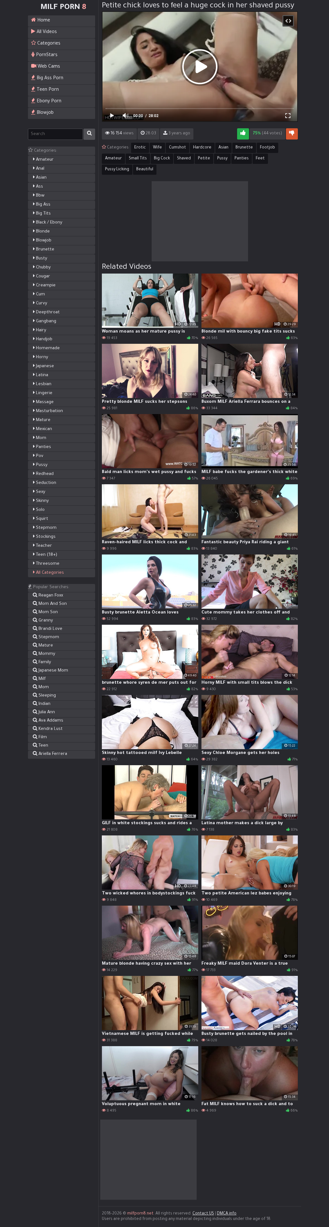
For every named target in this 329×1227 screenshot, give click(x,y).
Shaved (184, 159)
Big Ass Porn (49, 78)
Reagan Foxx (50, 595)
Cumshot (177, 148)
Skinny (42, 501)
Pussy (41, 465)
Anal (39, 168)
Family (44, 662)
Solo (40, 510)
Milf (41, 679)
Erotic (140, 148)
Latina (41, 375)
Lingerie (43, 393)
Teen (42, 745)
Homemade (47, 348)
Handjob (43, 339)
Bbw (39, 195)
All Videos (46, 32)
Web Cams (48, 67)
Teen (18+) (46, 555)
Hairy (40, 330)
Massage (44, 402)
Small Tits (138, 159)
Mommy (46, 654)
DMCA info (226, 1214)
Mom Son (47, 612)
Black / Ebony (48, 222)
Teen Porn (47, 90)
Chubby (43, 267)
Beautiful (144, 169)
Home (43, 20)
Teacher (43, 546)
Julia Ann (46, 712)
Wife (157, 148)
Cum (40, 294)
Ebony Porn (48, 101)
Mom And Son (52, 604)
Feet (260, 159)
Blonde (42, 231)
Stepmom (46, 528)
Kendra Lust (50, 729)
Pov (39, 456)
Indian (43, 704)
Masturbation (49, 411)
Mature (42, 420)
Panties (43, 447)
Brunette (44, 249)
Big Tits (43, 213)
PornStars (46, 55)
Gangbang (45, 321)
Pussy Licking (117, 169)
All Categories (49, 573)
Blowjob (44, 113)
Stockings (45, 537)
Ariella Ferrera (52, 754)
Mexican (43, 429)
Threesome (47, 564)
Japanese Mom (52, 670)
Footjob (267, 148)
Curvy (41, 303)
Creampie (45, 285)
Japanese (44, 366)
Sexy (40, 492)
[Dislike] (292, 134)
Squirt (41, 519)
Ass (39, 186)
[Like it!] (243, 134)
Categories (48, 44)
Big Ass (42, 204)
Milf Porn (63, 8)
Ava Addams (50, 720)
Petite (204, 159)
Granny (45, 620)
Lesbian (43, 384)
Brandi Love (49, 629)
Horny (41, 357)
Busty (41, 258)
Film (42, 737)
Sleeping (46, 695)
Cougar (42, 276)
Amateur (44, 159)
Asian (41, 177)
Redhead (44, 474)
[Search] (89, 134)
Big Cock (162, 159)
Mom (40, 438)
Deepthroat (47, 312)
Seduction (45, 483)
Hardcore (202, 148)
